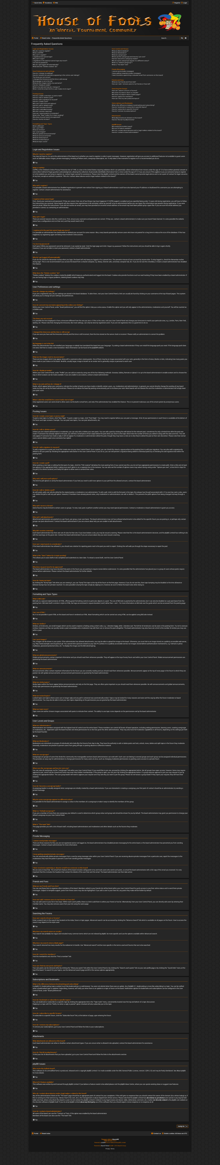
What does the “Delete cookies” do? (45, 66)
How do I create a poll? (40, 101)
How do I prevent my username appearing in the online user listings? (56, 75)
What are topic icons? (40, 141)
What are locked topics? (41, 139)
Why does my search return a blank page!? (126, 94)
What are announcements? (42, 136)
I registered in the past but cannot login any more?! (50, 61)
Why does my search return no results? (125, 92)
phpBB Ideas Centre (127, 1084)
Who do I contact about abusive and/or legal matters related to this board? (137, 130)
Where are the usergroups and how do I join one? (128, 57)
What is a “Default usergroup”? (122, 62)
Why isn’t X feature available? (121, 128)
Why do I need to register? (41, 51)
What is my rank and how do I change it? (46, 87)
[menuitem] (47, 2)
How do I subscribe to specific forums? (125, 109)
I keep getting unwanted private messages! (126, 73)
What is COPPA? (38, 53)
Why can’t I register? (39, 55)
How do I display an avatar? (42, 85)
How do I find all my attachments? (123, 120)
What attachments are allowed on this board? (127, 118)
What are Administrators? (120, 51)
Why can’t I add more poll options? (44, 103)
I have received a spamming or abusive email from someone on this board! (137, 75)
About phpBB (181, 1071)
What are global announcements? (44, 134)
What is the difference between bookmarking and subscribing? (133, 105)
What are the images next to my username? (47, 83)
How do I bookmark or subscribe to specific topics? (129, 107)
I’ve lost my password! (40, 62)
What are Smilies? (39, 130)
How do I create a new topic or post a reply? (47, 96)
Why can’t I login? (39, 59)
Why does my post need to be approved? (46, 117)
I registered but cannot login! (42, 57)
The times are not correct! (41, 77)
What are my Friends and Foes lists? (124, 82)
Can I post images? (39, 132)
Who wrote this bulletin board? (122, 126)
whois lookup (179, 1096)
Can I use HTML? (38, 128)
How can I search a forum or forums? (124, 90)
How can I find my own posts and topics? (125, 98)
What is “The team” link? (120, 65)
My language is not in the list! (42, 81)
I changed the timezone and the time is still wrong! (50, 79)
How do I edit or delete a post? (43, 97)
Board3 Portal (105, 1145)
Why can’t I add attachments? (42, 109)
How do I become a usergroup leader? (125, 59)
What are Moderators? (119, 53)
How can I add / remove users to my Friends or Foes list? (131, 84)
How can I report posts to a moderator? (46, 113)
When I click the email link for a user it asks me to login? (52, 89)
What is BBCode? (38, 126)
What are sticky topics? (40, 138)
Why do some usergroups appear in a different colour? (130, 61)
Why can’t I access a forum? (42, 107)
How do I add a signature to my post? (45, 99)
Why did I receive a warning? (42, 111)
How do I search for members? (122, 96)
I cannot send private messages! (123, 71)
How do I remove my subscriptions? (124, 111)
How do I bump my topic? (41, 119)
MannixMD (115, 1139)
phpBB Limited (92, 1071)
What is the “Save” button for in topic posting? (48, 115)
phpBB (94, 348)
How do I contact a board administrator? (125, 132)
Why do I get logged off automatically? (46, 65)
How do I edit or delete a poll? (43, 105)
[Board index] (65, 21)
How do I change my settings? (43, 73)
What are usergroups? (119, 55)
